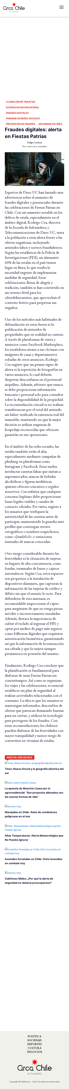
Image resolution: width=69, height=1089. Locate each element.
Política (34, 1036)
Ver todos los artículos (34, 146)
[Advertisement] (34, 56)
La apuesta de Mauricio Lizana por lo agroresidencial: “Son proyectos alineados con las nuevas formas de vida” (34, 792)
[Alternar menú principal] (61, 7)
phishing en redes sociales (23, 118)
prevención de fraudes (20, 124)
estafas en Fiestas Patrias (22, 107)
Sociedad (34, 1040)
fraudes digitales (17, 113)
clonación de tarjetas (20, 101)
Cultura (34, 1048)
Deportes (34, 1044)
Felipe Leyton (34, 142)
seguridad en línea (50, 124)
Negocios (34, 1052)
